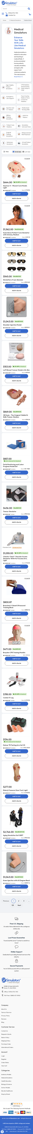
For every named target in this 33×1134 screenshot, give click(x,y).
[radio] (14, 176)
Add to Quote (16, 198)
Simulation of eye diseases (13, 280)
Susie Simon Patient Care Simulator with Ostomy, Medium (16, 234)
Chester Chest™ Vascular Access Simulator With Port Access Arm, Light (15, 558)
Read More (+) (18, 77)
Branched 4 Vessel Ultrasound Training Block (14, 607)
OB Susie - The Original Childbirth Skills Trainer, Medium (15, 416)
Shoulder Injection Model (12, 325)
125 (13, 905)
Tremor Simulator (9, 511)
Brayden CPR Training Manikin (14, 653)
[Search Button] (29, 8)
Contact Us (11, 15)
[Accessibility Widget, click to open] (2, 1131)
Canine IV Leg (8, 698)
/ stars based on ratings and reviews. (16, 1123)
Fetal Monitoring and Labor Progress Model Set (13, 465)
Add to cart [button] (16, 194)
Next (19, 905)
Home (4, 20)
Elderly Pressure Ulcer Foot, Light (15, 790)
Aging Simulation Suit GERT (13, 835)
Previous (6, 901)
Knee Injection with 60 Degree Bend (16, 880)
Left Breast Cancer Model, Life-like (16, 370)
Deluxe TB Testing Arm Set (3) (14, 745)
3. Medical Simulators (15, 20)
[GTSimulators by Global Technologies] (9, 3)
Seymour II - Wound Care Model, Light (15, 187)
